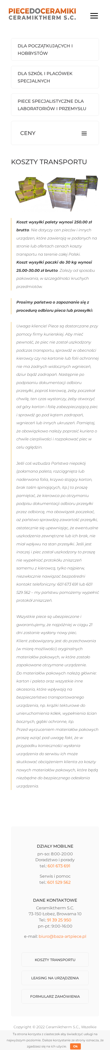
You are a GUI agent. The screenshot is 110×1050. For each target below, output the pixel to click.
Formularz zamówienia (55, 996)
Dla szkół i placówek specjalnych (45, 77)
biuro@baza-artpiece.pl (62, 936)
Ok (75, 1046)
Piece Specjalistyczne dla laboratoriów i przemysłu (52, 105)
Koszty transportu (55, 960)
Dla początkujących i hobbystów (45, 49)
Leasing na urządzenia (55, 978)
